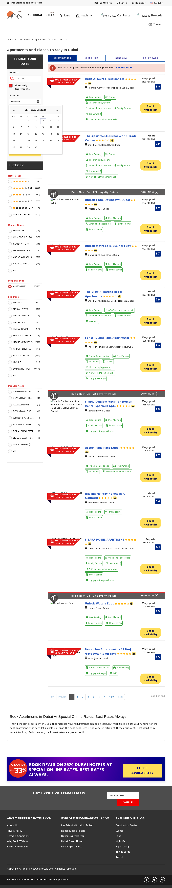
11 (51, 127)
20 (13, 141)
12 (58, 127)
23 (36, 141)
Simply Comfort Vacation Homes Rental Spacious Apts (108, 404)
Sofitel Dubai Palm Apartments (107, 338)
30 (36, 147)
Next (111, 697)
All (15, 270)
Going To (14, 72)
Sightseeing (122, 847)
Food (119, 836)
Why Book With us (17, 842)
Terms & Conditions (18, 836)
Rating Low (120, 58)
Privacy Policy (14, 831)
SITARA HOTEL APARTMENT (105, 539)
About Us (12, 826)
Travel (119, 857)
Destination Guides (127, 826)
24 (43, 141)
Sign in (122, 3)
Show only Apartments (22, 87)
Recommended (62, 58)
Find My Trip (104, 3)
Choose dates (124, 68)
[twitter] (154, 879)
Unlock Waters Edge (100, 603)
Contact (157, 24)
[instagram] (162, 879)
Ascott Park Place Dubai (102, 448)
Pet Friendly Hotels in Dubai (77, 826)
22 (28, 141)
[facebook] (146, 879)
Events (119, 831)
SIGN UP (128, 802)
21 (21, 141)
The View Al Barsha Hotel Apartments (103, 294)
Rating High (91, 58)
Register (140, 3)
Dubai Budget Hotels (73, 831)
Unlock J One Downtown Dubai (108, 200)
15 (28, 134)
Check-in (14, 96)
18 (51, 134)
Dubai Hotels (24, 39)
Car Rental (124, 15)
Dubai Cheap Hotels (72, 842)
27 (13, 147)
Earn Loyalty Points (18, 847)
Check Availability (150, 108)
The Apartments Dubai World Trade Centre (111, 138)
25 (51, 141)
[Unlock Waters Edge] (67, 603)
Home (66, 15)
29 (28, 147)
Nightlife (120, 842)
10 (43, 127)
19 (58, 134)
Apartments (41, 39)
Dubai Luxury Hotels (72, 836)
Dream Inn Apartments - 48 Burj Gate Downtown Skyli (108, 651)
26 (58, 141)
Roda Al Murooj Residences (105, 79)
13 (14, 134)
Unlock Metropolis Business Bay (108, 246)
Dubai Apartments (71, 847)
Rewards (156, 15)
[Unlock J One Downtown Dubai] (67, 201)
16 (36, 134)
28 (21, 147)
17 (43, 134)
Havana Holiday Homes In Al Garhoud (105, 496)
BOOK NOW (147, 192)
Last (120, 697)
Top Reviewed (149, 58)
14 (21, 134)
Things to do (123, 852)
